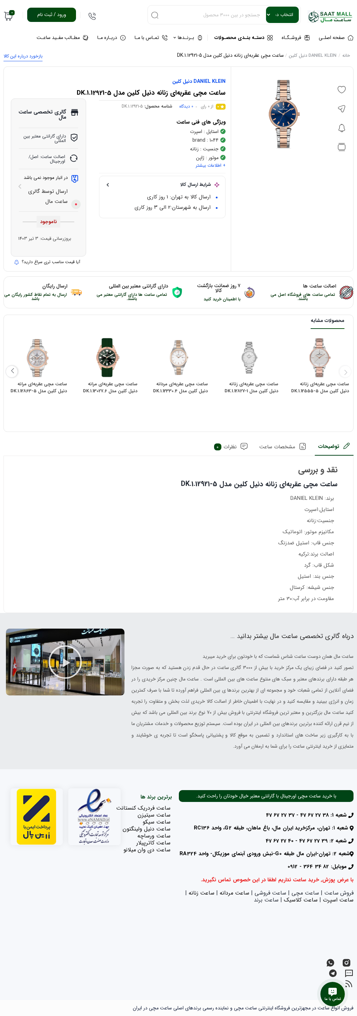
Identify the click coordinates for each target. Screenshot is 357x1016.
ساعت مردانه (234, 893)
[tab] (334, 449)
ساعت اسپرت (338, 900)
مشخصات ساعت (277, 447)
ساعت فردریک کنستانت (143, 808)
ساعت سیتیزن (154, 815)
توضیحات (328, 446)
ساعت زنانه (201, 893)
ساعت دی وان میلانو (146, 849)
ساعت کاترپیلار (153, 842)
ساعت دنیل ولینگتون (146, 829)
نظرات (227, 447)
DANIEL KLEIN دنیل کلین (312, 55)
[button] (65, 662)
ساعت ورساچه (153, 836)
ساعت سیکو (156, 822)
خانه (346, 55)
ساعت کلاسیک (301, 900)
